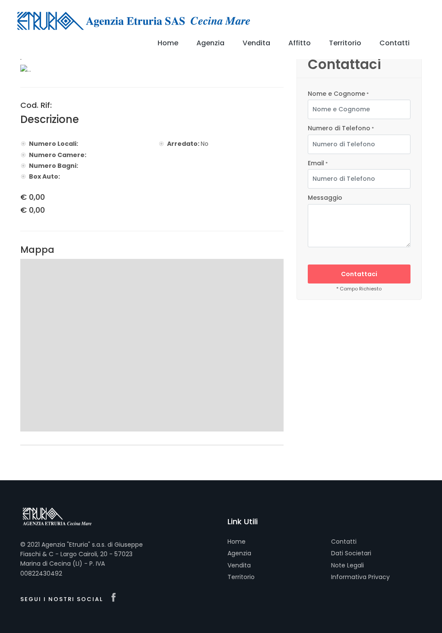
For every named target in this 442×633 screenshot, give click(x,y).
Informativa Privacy (360, 577)
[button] (40, 69)
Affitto (299, 43)
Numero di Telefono (341, 128)
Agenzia (239, 553)
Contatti (344, 541)
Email (318, 163)
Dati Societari (351, 553)
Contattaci (359, 274)
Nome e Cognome (338, 93)
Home (236, 541)
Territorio (241, 577)
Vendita (239, 565)
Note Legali (347, 565)
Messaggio (325, 197)
